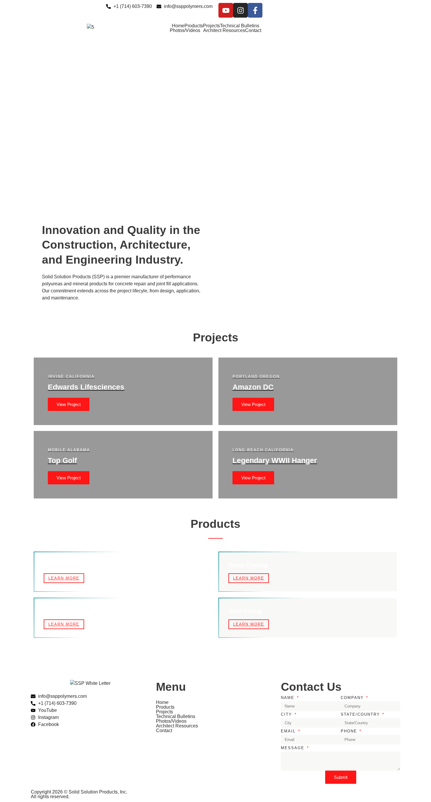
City (287, 714)
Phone (350, 731)
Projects (211, 25)
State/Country (361, 714)
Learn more (63, 578)
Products (193, 25)
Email (289, 731)
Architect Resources (224, 30)
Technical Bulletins (239, 25)
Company (353, 697)
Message (293, 748)
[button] (215, 177)
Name (288, 697)
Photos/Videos (185, 30)
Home (178, 25)
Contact (253, 30)
